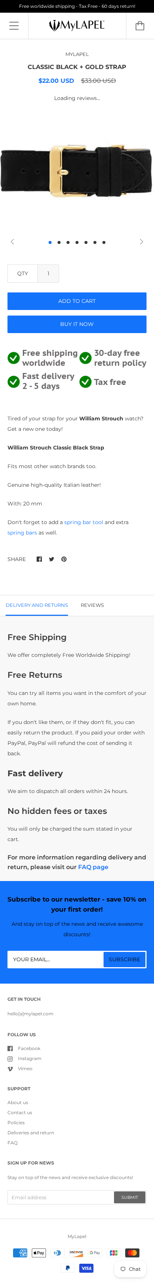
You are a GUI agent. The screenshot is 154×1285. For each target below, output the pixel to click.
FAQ (12, 1142)
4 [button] (77, 242)
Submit (129, 1197)
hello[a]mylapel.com (30, 1013)
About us (17, 1102)
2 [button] (59, 242)
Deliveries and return (30, 1132)
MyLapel (77, 1236)
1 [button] (50, 242)
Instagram (29, 1058)
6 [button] (94, 242)
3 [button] (68, 242)
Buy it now (77, 324)
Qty (22, 273)
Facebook (29, 1048)
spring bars (22, 532)
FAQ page (93, 867)
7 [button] (103, 242)
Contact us (19, 1112)
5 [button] (85, 242)
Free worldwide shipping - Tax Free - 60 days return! (77, 6)
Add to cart (77, 301)
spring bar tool (84, 522)
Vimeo (25, 1068)
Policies (16, 1122)
